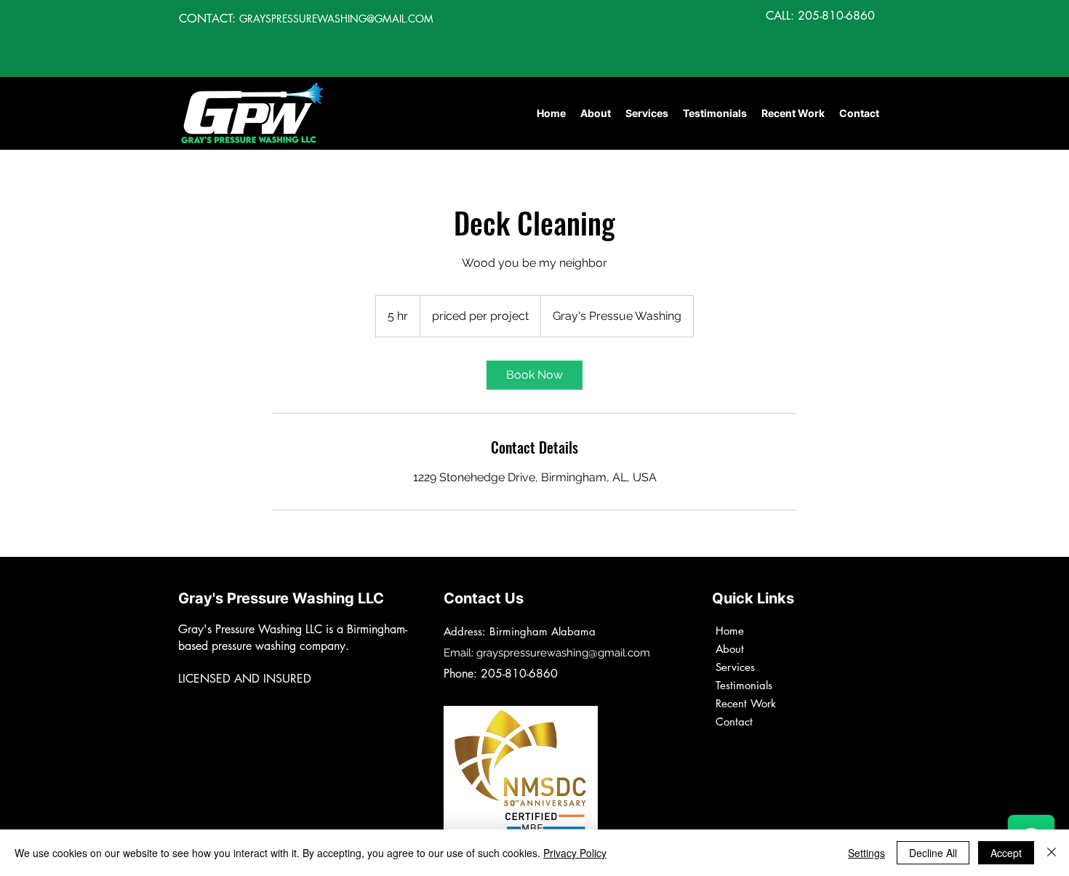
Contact (734, 721)
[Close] (1051, 852)
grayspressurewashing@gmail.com (563, 652)
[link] (534, 375)
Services (735, 667)
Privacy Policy (574, 852)
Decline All (933, 852)
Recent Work (746, 703)
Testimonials (744, 685)
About (730, 649)
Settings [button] (866, 852)
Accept (1006, 852)
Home (730, 631)
